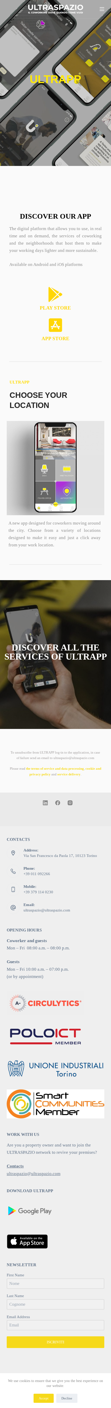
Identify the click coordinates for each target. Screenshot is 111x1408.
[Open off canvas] (102, 9)
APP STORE (55, 338)
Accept (44, 1398)
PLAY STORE (55, 308)
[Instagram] (70, 802)
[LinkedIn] (45, 802)
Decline (66, 1398)
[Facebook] (57, 802)
